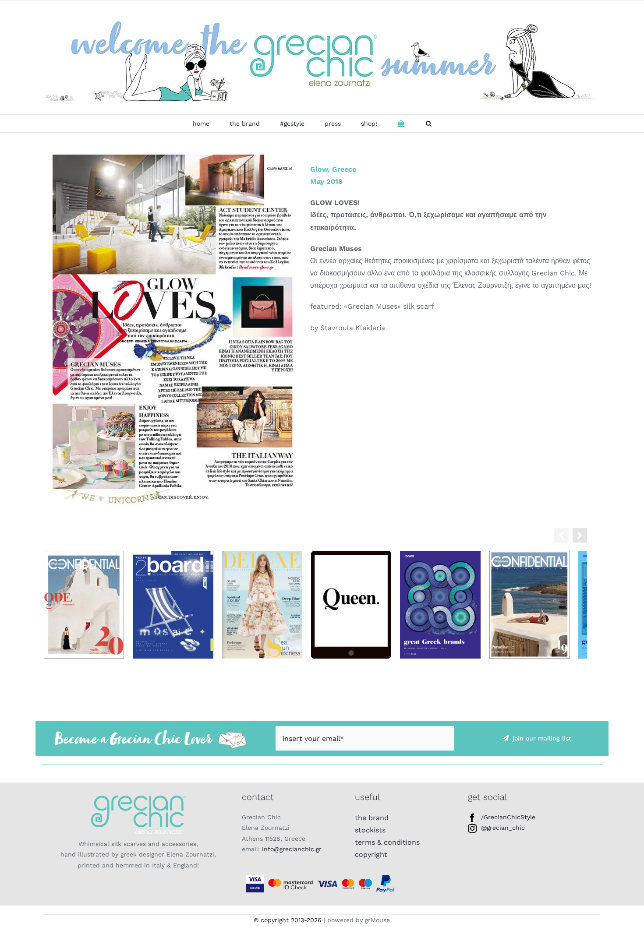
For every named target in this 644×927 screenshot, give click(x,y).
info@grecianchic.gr (292, 853)
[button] (429, 123)
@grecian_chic (503, 831)
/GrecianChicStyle (508, 821)
